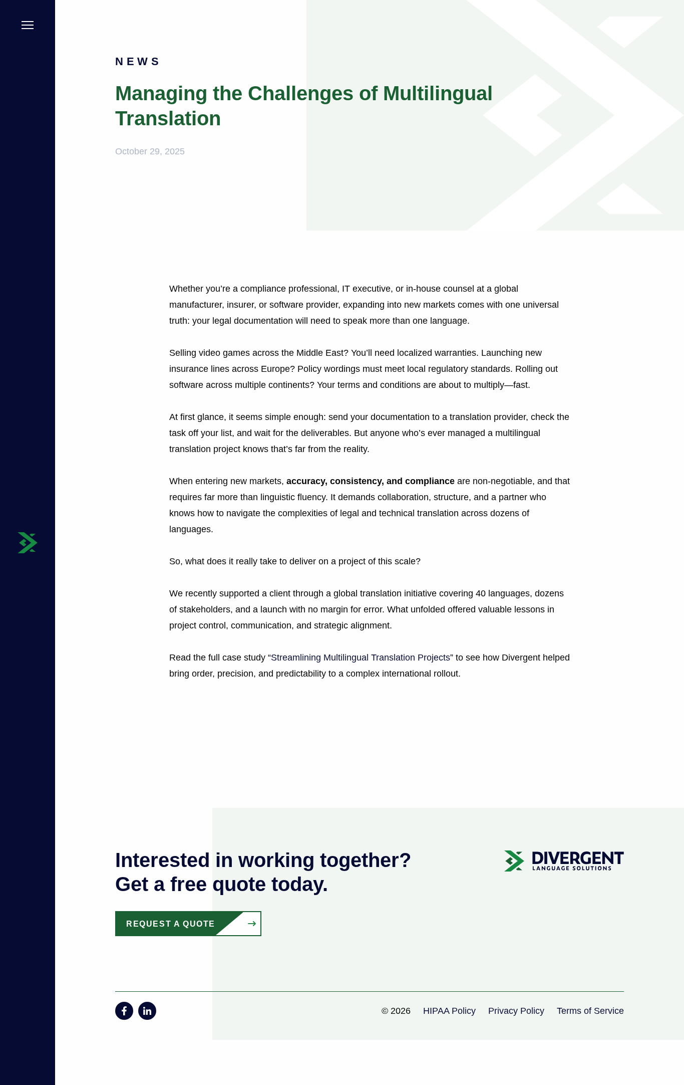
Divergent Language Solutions (28, 542)
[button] (28, 27)
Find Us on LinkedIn (147, 1011)
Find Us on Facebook (124, 1011)
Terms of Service (590, 1011)
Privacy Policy (516, 1011)
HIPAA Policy (449, 1011)
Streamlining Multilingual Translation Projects (360, 658)
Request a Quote (170, 924)
